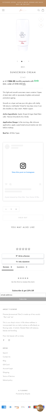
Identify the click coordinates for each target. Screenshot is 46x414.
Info (24, 83)
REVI (23, 67)
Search (5, 353)
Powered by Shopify (23, 394)
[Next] (28, 61)
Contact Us (6, 357)
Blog (4, 360)
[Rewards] (40, 408)
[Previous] (17, 61)
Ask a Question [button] (24, 262)
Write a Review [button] (24, 256)
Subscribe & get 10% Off (23, 291)
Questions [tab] (20, 267)
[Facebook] (3, 340)
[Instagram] (9, 340)
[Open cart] (43, 10)
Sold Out (23, 218)
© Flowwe (23, 390)
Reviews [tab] (6, 267)
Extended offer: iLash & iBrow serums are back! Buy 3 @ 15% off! (23, 3)
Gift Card (6, 364)
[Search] (39, 10)
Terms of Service (9, 376)
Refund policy (7, 380)
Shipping (6, 372)
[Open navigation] (3, 10)
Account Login (8, 368)
